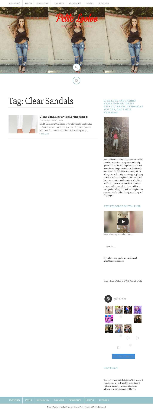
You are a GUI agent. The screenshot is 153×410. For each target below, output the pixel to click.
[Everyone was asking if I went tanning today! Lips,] (128, 338)
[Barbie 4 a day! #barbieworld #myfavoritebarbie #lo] (119, 319)
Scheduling (104, 3)
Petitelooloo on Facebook (123, 280)
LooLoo (61, 120)
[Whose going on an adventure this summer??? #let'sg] (137, 310)
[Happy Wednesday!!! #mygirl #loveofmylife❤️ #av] (137, 328)
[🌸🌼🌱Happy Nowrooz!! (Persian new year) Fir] (109, 347)
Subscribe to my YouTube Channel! (119, 234)
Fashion (28, 3)
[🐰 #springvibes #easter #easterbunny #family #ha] (109, 338)
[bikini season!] (123, 222)
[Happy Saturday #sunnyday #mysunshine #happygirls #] (128, 319)
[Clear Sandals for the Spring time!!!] (23, 124)
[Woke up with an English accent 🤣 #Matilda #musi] (137, 338)
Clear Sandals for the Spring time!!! (64, 116)
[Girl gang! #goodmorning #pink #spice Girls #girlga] (109, 319)
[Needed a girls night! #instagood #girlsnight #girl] (137, 319)
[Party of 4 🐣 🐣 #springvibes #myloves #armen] (128, 328)
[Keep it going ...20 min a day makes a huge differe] (119, 347)
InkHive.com (68, 407)
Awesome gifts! (75, 3)
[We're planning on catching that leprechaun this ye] (137, 347)
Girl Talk (90, 3)
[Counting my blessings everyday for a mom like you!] (128, 310)
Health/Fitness (14, 3)
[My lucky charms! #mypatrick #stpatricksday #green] (128, 347)
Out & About (59, 3)
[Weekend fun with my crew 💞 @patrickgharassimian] (109, 310)
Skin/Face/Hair (43, 3)
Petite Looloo (76, 18)
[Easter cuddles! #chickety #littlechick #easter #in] (119, 328)
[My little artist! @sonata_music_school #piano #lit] (109, 328)
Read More (44, 134)
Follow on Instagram (125, 356)
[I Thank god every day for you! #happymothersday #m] (119, 310)
